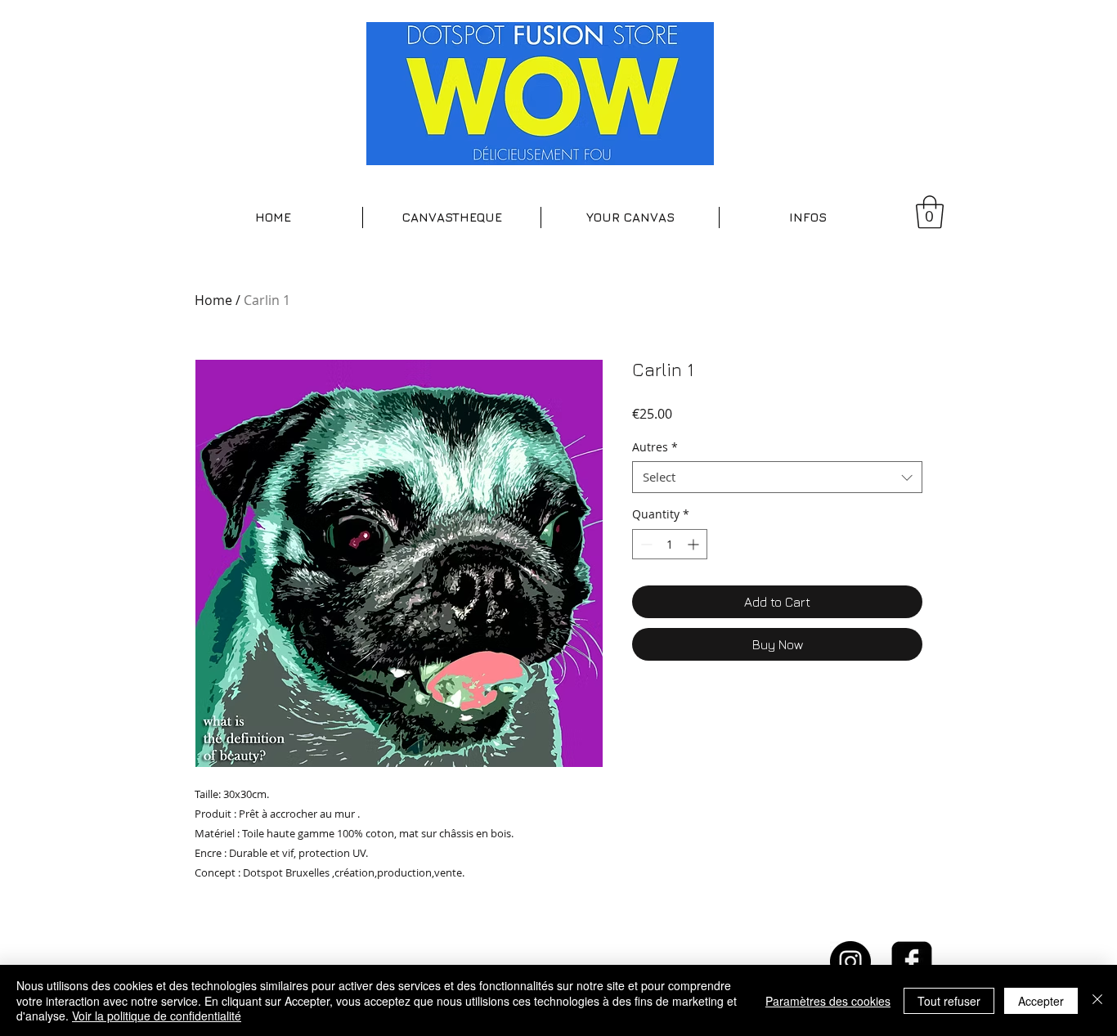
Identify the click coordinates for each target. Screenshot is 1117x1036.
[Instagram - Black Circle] (850, 961)
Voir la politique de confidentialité (156, 1015)
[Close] (1097, 1000)
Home (213, 300)
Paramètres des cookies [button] (827, 1001)
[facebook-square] (911, 961)
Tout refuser (948, 1001)
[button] (452, 217)
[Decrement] (645, 544)
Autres (655, 447)
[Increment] (694, 544)
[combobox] (777, 477)
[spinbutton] (669, 544)
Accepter (1041, 1001)
